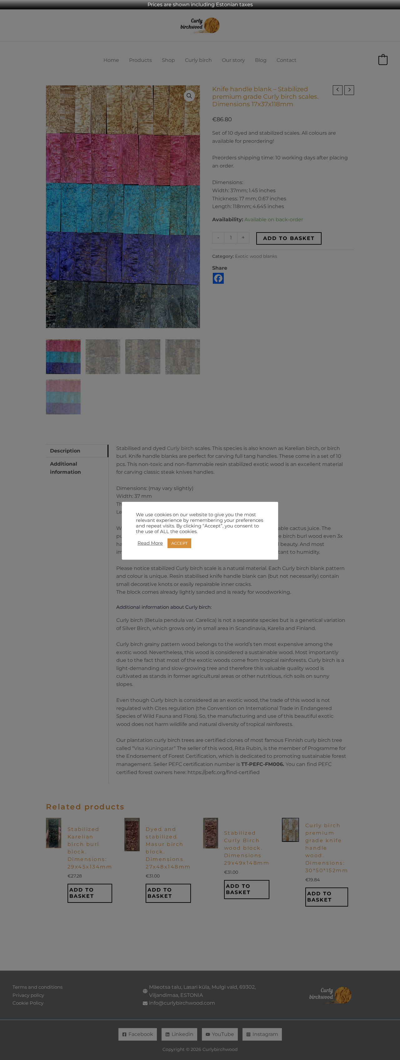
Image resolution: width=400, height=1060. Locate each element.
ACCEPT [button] (179, 543)
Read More (150, 543)
